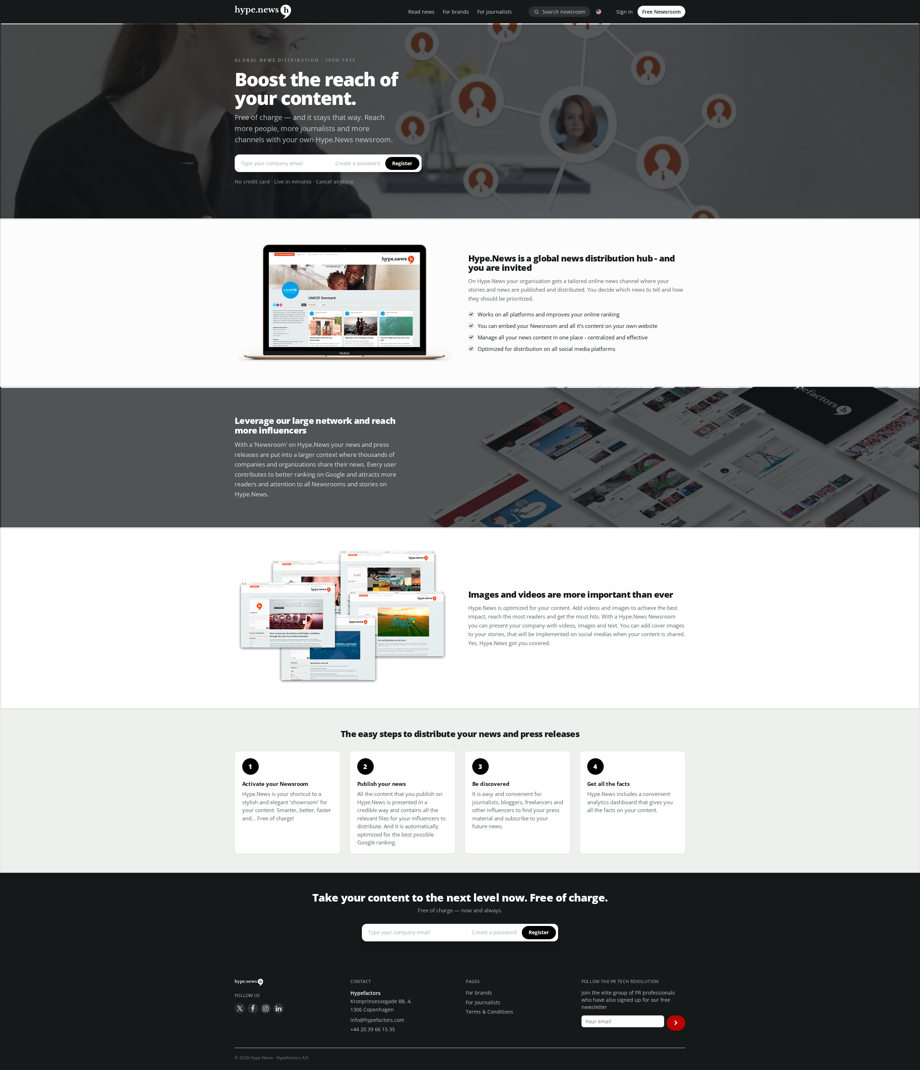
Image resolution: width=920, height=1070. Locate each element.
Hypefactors (365, 993)
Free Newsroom (661, 11)
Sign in (624, 11)
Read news (421, 11)
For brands (456, 11)
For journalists (494, 11)
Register (402, 163)
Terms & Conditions (489, 1011)
